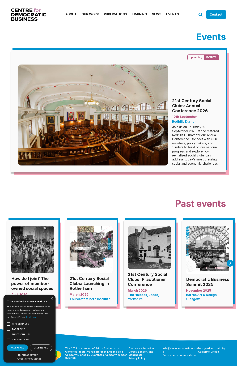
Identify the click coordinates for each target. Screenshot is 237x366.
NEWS (156, 14)
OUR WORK (90, 14)
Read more (31, 317)
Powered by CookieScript (30, 359)
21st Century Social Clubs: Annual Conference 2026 (192, 105)
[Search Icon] (200, 14)
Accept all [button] (17, 347)
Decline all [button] (41, 347)
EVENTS (172, 14)
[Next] (230, 263)
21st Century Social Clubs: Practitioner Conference (148, 279)
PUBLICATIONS (115, 14)
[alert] (29, 329)
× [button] (51, 298)
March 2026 (137, 290)
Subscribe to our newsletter (180, 355)
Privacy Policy (137, 358)
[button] (29, 355)
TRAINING (139, 14)
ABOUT (71, 14)
